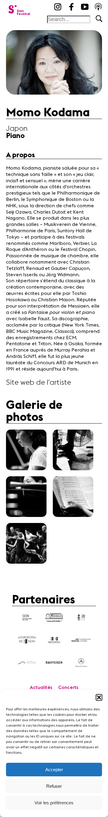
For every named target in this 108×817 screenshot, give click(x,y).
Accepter (54, 769)
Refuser (54, 786)
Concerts (68, 687)
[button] (99, 697)
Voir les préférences (54, 802)
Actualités (41, 687)
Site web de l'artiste (38, 382)
